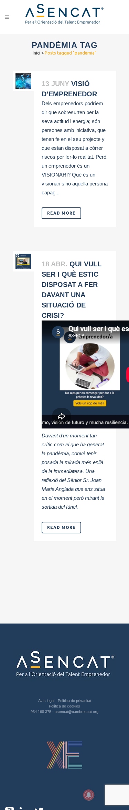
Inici (36, 52)
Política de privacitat (74, 701)
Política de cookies (64, 706)
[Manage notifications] (88, 794)
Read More (61, 213)
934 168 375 (41, 712)
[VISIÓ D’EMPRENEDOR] (23, 81)
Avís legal (46, 701)
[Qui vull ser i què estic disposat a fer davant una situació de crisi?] (23, 261)
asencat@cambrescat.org (76, 712)
